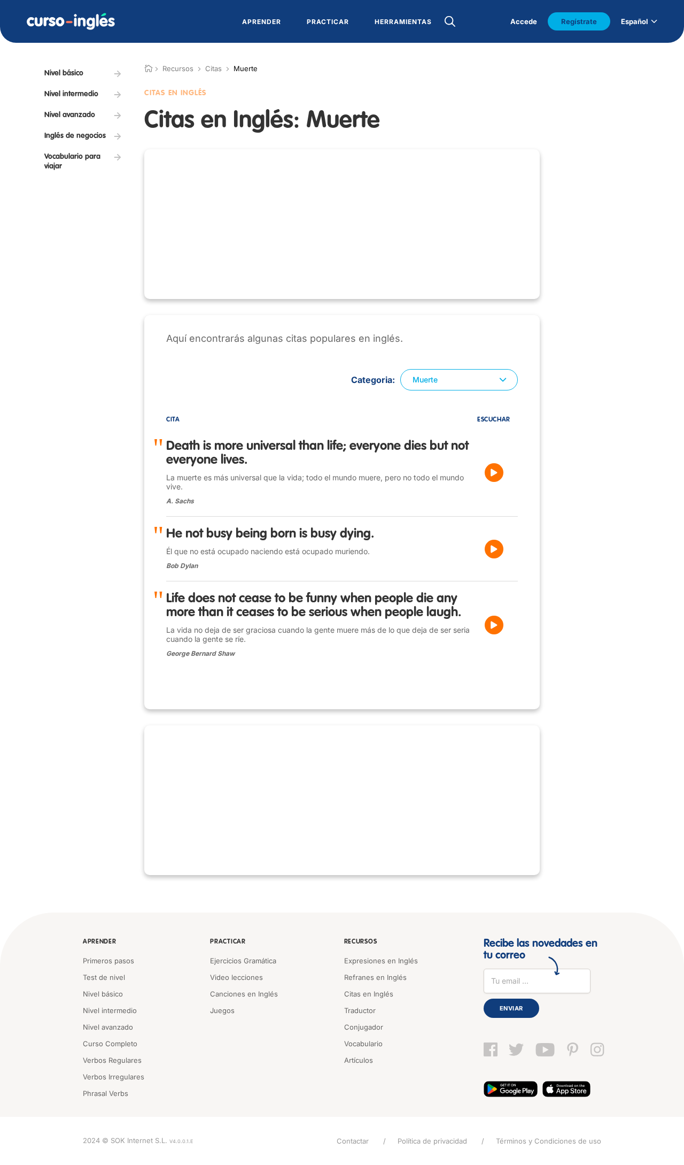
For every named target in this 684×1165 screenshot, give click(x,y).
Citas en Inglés (368, 994)
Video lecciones (236, 977)
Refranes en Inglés (375, 977)
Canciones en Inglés (244, 994)
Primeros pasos (108, 960)
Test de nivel (104, 977)
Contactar (353, 1141)
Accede (523, 21)
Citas (213, 68)
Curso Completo (110, 1043)
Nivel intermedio (110, 1010)
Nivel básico (103, 994)
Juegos (222, 1010)
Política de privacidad (432, 1141)
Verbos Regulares (112, 1060)
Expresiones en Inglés (381, 960)
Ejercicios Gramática (243, 960)
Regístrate (579, 21)
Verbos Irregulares (113, 1076)
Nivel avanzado (108, 1027)
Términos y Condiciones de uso (548, 1141)
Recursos (360, 942)
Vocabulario (363, 1043)
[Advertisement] (342, 224)
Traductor (360, 1010)
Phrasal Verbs (105, 1093)
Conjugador (363, 1027)
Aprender (99, 942)
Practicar (227, 942)
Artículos (358, 1060)
